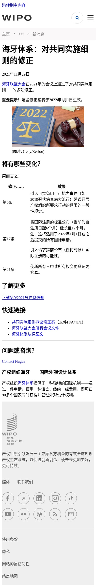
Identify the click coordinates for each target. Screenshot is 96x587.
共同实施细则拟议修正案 (33, 322)
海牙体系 (25, 383)
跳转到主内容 (14, 5)
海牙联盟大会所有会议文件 (35, 328)
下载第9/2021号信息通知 (23, 298)
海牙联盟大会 (14, 84)
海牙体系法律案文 (27, 334)
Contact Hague (13, 361)
